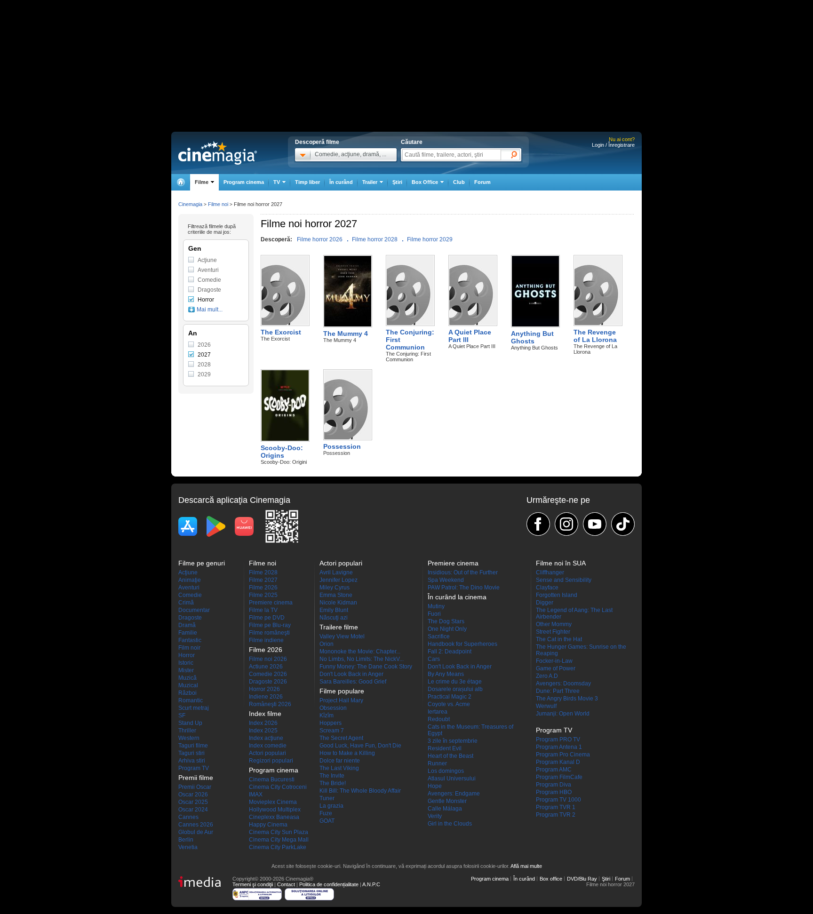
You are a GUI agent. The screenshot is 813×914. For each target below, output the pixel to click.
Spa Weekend (446, 580)
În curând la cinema (457, 597)
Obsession (333, 708)
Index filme (265, 713)
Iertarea (437, 711)
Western (188, 738)
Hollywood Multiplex (275, 809)
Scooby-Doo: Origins (282, 451)
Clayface (547, 587)
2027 (204, 354)
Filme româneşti (269, 632)
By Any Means (446, 674)
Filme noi (218, 204)
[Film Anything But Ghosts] (535, 325)
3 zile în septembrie (453, 741)
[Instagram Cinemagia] (566, 524)
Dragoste (209, 289)
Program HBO (554, 792)
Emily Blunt (333, 610)
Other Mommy (554, 624)
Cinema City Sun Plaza (278, 832)
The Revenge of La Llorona (595, 335)
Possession (342, 446)
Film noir (189, 647)
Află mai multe (526, 866)
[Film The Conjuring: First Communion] (410, 323)
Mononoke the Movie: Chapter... (359, 651)
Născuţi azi (333, 617)
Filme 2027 (263, 580)
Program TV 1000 (558, 799)
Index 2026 (263, 723)
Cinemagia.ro (217, 153)
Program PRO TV (558, 739)
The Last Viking (339, 768)
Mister (186, 670)
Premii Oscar (194, 787)
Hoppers (330, 723)
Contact (286, 884)
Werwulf (546, 706)
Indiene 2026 (266, 696)
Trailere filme (338, 627)
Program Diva (553, 784)
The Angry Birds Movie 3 (567, 698)
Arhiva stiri (191, 760)
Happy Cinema (268, 824)
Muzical (188, 685)
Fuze (325, 813)
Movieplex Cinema (273, 802)
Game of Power (555, 668)
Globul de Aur (195, 832)
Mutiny (436, 606)
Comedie (209, 280)
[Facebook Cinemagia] (538, 524)
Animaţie (189, 580)
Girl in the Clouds (450, 823)
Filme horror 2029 (430, 239)
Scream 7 (331, 730)
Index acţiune (266, 738)
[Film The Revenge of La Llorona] (598, 323)
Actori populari (267, 753)
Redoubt (439, 719)
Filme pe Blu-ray (270, 625)
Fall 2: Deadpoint (449, 651)
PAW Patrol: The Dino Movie (464, 587)
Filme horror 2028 (375, 239)
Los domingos (446, 771)
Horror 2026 (264, 689)
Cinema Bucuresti (272, 779)
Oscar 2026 (193, 794)
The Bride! (332, 783)
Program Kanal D (558, 762)
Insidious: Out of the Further (463, 572)
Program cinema (243, 182)
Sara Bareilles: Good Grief (352, 681)
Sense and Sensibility (563, 580)
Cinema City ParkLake (277, 847)
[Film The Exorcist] (285, 323)
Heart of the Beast (450, 756)
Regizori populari (271, 760)
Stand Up (190, 723)
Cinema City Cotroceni (278, 787)
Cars (434, 659)
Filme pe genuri (201, 563)
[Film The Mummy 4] (347, 325)
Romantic (190, 700)
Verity (435, 816)
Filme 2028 (263, 572)
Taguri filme (193, 745)
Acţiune (207, 260)
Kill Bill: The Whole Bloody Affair (360, 790)
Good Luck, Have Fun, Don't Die (360, 745)
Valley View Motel (342, 636)
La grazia (331, 806)
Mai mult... (210, 309)
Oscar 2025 (193, 802)
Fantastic (189, 640)
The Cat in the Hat (559, 639)
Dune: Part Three (558, 691)
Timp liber (307, 182)
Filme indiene (266, 640)
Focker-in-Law (554, 661)
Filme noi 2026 (268, 659)
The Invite (331, 775)
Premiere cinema (271, 602)
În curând (341, 182)
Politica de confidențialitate (329, 884)
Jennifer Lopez (338, 580)
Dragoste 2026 (268, 681)
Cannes (188, 817)
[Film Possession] (347, 438)
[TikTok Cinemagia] (623, 524)
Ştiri (397, 182)
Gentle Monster (447, 801)
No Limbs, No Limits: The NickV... (361, 659)
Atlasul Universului (452, 778)
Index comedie (268, 745)
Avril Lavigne (336, 572)
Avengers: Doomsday (563, 683)
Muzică (187, 678)
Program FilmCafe (559, 777)
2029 (204, 374)
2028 (204, 364)
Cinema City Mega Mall (279, 839)
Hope (435, 786)
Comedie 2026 (268, 674)
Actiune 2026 (266, 666)
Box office (551, 879)
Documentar (194, 610)
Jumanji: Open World (563, 713)
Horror (206, 299)
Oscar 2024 (193, 809)
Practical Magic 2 (449, 696)
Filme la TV (263, 610)
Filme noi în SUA (561, 563)
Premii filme (195, 777)
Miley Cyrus (334, 587)
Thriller (187, 730)
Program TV (193, 768)
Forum (482, 182)
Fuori (434, 614)
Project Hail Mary (341, 700)
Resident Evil (445, 748)
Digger (544, 602)
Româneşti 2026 (270, 704)
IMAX (256, 794)
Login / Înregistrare (613, 145)
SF (181, 715)
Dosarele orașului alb (455, 689)
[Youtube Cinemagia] (594, 524)
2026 (204, 345)
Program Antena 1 (559, 747)
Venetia (188, 847)
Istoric (185, 663)
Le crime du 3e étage (455, 681)
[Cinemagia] (180, 182)
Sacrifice (439, 636)
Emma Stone (335, 595)
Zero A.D (547, 676)
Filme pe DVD (267, 617)
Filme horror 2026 (320, 239)
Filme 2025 (263, 595)
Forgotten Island (556, 595)
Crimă (186, 602)
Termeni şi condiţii (252, 884)
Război (187, 693)
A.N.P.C (371, 884)
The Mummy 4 (345, 333)
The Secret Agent (341, 738)
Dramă (187, 625)
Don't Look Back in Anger (351, 674)
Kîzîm (326, 715)
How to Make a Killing (347, 753)
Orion (326, 644)
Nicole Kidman (338, 602)
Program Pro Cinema (563, 754)
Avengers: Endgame (454, 793)
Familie (187, 632)
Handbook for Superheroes (462, 644)
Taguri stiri (191, 753)
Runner (437, 763)
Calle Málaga (445, 808)
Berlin (185, 839)
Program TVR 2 (555, 814)
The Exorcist (281, 332)
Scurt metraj (193, 708)
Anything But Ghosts (532, 337)
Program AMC (554, 769)
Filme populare (341, 691)
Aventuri (208, 270)
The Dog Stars (446, 621)
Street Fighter (553, 631)
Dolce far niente (339, 760)
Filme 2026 (263, 587)
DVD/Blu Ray (582, 879)
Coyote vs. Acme (449, 704)
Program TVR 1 (555, 807)
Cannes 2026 (195, 824)
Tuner (327, 798)
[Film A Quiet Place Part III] (472, 323)
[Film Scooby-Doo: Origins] (285, 439)
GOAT (327, 821)
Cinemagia (190, 204)
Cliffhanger (550, 572)
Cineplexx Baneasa (274, 817)
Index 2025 (263, 730)
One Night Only (447, 629)
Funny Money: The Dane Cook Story (365, 666)
